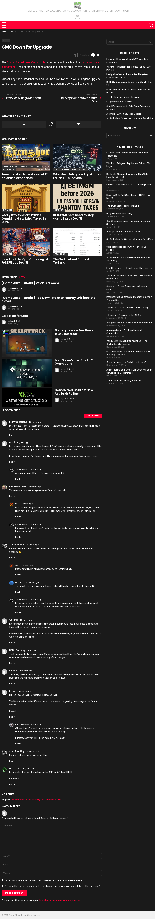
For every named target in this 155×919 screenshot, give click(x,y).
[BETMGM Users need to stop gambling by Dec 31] (77, 198)
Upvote (24, 124)
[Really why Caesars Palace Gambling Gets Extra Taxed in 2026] (26, 198)
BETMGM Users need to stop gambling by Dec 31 (73, 217)
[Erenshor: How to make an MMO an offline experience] (26, 157)
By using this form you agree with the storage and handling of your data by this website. (52, 886)
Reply (12, 435)
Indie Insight (10, 166)
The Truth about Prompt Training (71, 261)
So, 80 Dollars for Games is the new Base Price (129, 118)
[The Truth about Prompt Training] (77, 242)
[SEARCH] (151, 25)
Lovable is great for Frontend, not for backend (129, 268)
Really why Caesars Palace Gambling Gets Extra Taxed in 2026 (24, 218)
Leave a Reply (92, 415)
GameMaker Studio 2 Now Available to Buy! (74, 392)
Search (150, 42)
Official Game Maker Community (26, 62)
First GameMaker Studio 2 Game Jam (74, 362)
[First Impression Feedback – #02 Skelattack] (27, 343)
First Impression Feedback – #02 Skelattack (75, 332)
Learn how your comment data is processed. (60, 900)
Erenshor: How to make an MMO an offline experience (25, 176)
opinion (7, 210)
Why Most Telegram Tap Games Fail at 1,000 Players (77, 176)
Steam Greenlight (30, 166)
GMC (22, 277)
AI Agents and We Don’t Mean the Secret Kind (129, 322)
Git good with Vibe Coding (119, 101)
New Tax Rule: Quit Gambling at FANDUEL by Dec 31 (25, 261)
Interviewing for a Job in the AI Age (123, 315)
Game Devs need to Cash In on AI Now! (126, 362)
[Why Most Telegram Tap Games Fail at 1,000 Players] (77, 157)
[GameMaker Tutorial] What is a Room (30, 283)
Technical (9, 169)
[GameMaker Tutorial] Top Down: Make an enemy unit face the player (48, 299)
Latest (78, 18)
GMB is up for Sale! (15, 316)
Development (62, 169)
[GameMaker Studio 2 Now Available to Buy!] (27, 397)
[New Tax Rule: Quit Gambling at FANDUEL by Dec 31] (26, 242)
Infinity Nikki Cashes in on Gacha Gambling (127, 307)
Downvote (78, 124)
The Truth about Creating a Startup (123, 380)
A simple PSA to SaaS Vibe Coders (123, 113)
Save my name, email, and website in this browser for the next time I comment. (43, 880)
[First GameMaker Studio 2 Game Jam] (27, 373)
